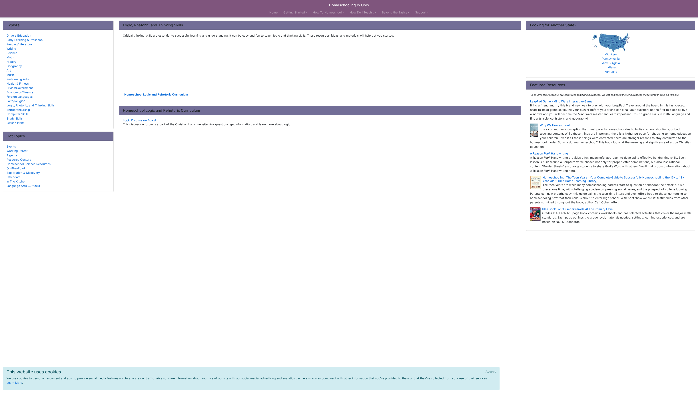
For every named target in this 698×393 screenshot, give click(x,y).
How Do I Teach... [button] (362, 12)
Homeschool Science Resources (29, 164)
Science (12, 53)
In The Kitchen (16, 181)
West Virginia (611, 63)
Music (11, 75)
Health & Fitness (18, 83)
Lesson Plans (15, 123)
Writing (11, 48)
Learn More (14, 382)
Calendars (13, 177)
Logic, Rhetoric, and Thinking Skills (31, 105)
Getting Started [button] (294, 12)
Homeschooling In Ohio (349, 5)
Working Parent (17, 151)
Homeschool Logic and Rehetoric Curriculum (156, 94)
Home (273, 12)
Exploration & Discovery (23, 172)
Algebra (12, 155)
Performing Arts (18, 79)
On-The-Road (16, 168)
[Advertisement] (232, 64)
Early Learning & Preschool (25, 40)
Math (10, 57)
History (12, 61)
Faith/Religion (16, 101)
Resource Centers (19, 159)
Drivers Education (19, 35)
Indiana (611, 67)
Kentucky (611, 72)
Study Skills (15, 118)
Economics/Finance (20, 92)
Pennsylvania (611, 58)
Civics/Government (20, 88)
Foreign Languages (20, 96)
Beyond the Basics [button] (394, 12)
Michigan (611, 54)
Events (11, 146)
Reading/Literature (19, 44)
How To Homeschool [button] (327, 12)
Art (9, 70)
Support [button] (420, 12)
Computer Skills (17, 114)
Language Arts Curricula (23, 186)
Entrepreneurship (18, 110)
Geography (14, 66)
